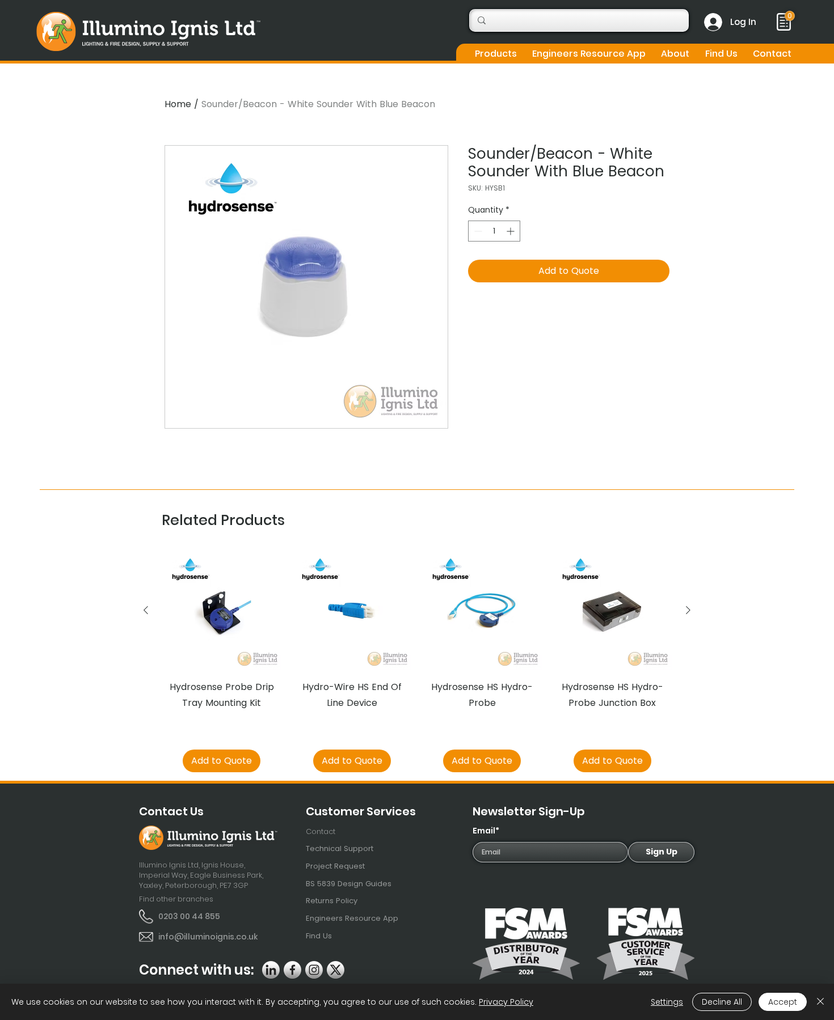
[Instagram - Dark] (314, 970)
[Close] (820, 1002)
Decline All (722, 1002)
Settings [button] (667, 1002)
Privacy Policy (506, 1002)
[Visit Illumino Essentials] (790, 16)
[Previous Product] (146, 610)
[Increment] (511, 231)
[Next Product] (688, 610)
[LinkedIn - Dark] (271, 970)
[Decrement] (477, 231)
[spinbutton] (494, 231)
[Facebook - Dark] (292, 970)
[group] (417, 662)
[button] (495, 53)
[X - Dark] (335, 970)
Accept (782, 1002)
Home (178, 104)
